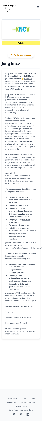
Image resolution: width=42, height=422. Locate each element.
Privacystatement (21, 406)
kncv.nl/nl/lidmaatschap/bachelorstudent (25, 248)
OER (24, 398)
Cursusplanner (12, 398)
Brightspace (11, 402)
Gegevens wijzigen (28, 402)
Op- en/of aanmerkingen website (21, 410)
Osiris (33, 398)
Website (21, 43)
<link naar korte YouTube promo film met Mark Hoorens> (20, 81)
